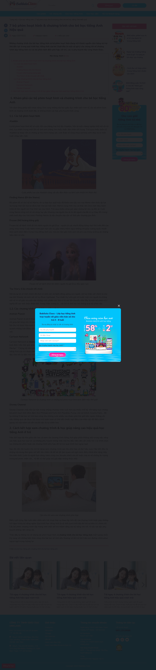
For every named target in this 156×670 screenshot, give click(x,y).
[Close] (119, 306)
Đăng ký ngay (57, 354)
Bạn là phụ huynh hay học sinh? (51, 345)
